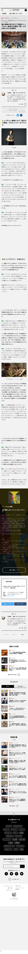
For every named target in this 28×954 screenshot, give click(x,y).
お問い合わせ (18, 886)
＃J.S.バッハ (9, 826)
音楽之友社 (10, 888)
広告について (10, 890)
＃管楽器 (22, 634)
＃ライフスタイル (20, 846)
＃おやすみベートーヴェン (9, 846)
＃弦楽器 (10, 842)
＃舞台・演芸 (22, 839)
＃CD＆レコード (15, 634)
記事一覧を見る (12, 805)
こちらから (9, 595)
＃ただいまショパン (18, 826)
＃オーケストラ (18, 836)
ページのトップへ (15, 879)
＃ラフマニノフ (8, 832)
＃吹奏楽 (21, 832)
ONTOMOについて (8, 886)
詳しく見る (21, 104)
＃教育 (21, 849)
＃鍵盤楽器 (17, 842)
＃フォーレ (22, 829)
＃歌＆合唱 (15, 839)
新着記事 (4, 13)
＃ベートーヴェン (7, 839)
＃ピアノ (15, 832)
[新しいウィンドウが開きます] (6, 873)
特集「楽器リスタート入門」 (16, 13)
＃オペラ (15, 849)
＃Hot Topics (6, 634)
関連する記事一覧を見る (12, 674)
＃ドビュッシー (14, 829)
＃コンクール (6, 829)
